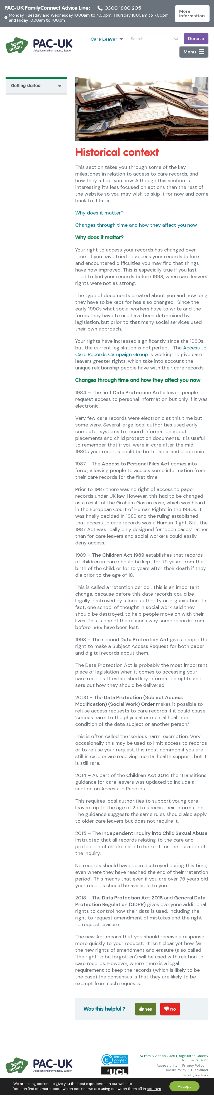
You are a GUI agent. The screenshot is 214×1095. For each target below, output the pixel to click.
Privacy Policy (193, 1065)
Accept (184, 1086)
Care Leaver (104, 39)
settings (154, 1088)
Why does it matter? (99, 212)
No (173, 1009)
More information (192, 13)
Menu (190, 52)
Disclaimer (199, 1070)
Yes (148, 1009)
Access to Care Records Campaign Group (140, 351)
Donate (196, 38)
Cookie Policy (175, 1070)
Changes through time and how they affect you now (136, 225)
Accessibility (167, 1065)
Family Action (39, 45)
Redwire (201, 1075)
